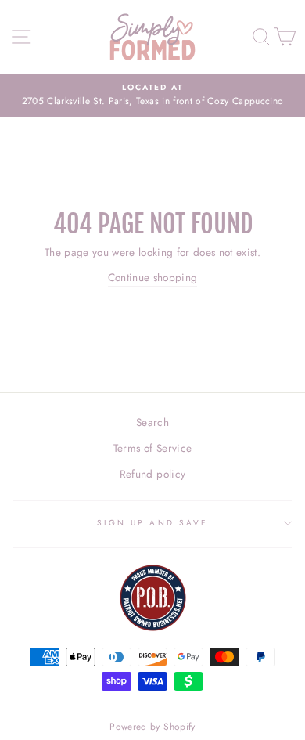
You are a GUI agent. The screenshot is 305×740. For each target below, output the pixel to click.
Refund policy (152, 474)
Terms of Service (152, 448)
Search (152, 422)
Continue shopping (153, 277)
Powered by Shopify (152, 727)
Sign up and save (152, 523)
